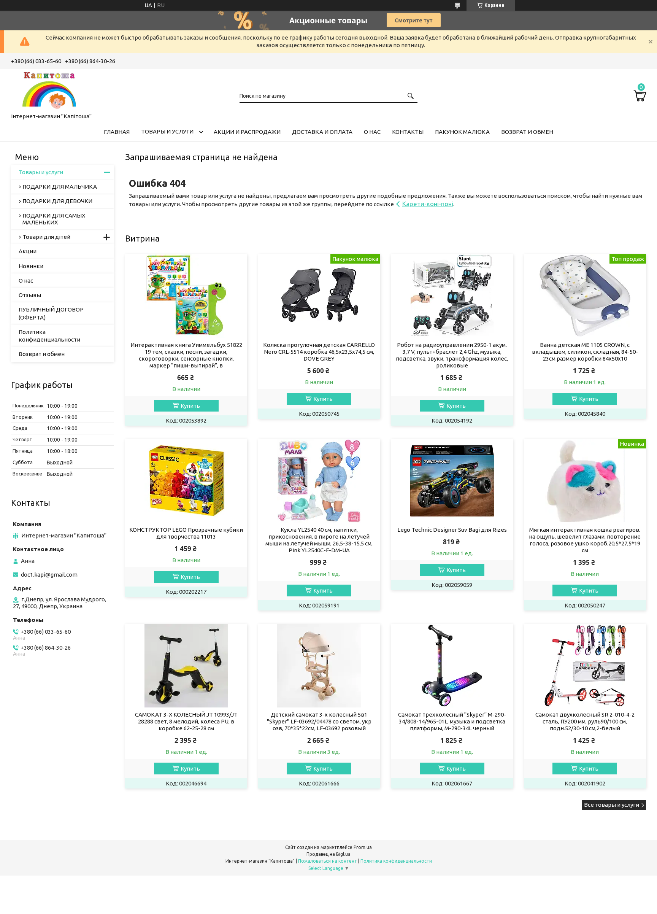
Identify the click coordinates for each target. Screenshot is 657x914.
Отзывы (30, 295)
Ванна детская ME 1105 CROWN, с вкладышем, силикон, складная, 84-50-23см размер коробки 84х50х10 (585, 352)
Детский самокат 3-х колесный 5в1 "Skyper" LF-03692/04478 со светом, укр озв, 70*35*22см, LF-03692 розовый (319, 721)
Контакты (408, 132)
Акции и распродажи (247, 132)
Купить (190, 405)
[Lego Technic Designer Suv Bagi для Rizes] (452, 481)
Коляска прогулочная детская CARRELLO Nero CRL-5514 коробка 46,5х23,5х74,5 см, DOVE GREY (319, 352)
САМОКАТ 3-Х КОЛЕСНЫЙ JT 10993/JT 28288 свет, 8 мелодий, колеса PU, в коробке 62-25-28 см (186, 721)
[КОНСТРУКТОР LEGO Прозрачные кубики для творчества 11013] (186, 481)
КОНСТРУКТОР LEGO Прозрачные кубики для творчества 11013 (186, 533)
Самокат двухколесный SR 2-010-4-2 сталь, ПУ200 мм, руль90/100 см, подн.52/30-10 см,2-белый (585, 721)
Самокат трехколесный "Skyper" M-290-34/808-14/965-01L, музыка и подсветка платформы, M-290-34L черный (452, 721)
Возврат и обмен (527, 132)
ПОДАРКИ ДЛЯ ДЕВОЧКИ (57, 201)
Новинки (31, 266)
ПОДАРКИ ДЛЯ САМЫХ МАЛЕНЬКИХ (53, 219)
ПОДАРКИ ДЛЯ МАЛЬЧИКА (59, 186)
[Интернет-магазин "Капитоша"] (49, 89)
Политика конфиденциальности (49, 336)
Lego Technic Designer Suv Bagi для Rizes (452, 529)
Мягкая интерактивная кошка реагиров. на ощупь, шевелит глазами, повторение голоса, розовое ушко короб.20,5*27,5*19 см (585, 539)
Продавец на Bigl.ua (328, 854)
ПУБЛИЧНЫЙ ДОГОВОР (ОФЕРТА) (51, 313)
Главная (117, 132)
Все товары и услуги (611, 804)
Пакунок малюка (462, 132)
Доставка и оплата (322, 132)
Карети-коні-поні (427, 203)
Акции (27, 251)
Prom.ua (363, 847)
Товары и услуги (167, 131)
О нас (372, 132)
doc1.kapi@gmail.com (49, 574)
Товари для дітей (46, 237)
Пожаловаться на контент (327, 860)
